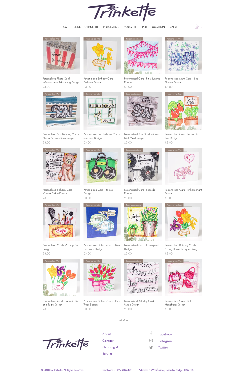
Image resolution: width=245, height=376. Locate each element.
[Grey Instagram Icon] (151, 340)
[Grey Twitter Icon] (151, 347)
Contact (108, 340)
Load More (122, 320)
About (106, 334)
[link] (199, 26)
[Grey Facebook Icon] (151, 333)
